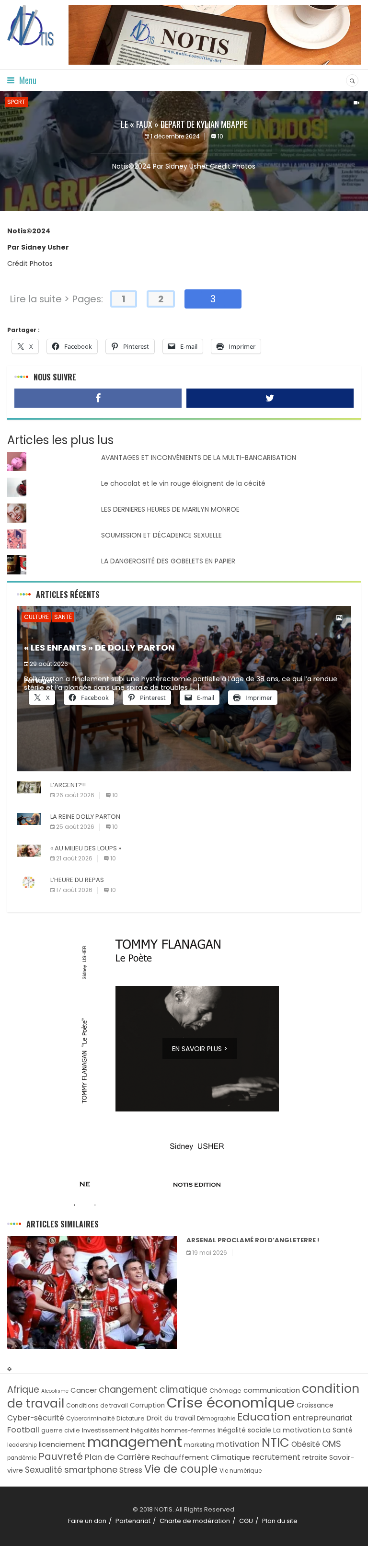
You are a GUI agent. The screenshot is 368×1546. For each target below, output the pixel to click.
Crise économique (231, 1402)
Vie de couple (181, 1469)
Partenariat (132, 1520)
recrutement (276, 1457)
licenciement (62, 1444)
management (134, 1442)
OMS (331, 1444)
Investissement (105, 1430)
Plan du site (280, 1520)
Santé (63, 617)
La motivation (297, 1430)
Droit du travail (171, 1418)
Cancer (83, 1390)
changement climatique (153, 1389)
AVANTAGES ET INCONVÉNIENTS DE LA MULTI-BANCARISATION (198, 457)
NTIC (275, 1442)
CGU (246, 1520)
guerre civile (60, 1430)
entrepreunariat (323, 1418)
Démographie (216, 1418)
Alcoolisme (55, 1391)
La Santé (338, 1430)
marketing (199, 1445)
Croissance (315, 1405)
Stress (130, 1470)
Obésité (305, 1444)
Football (23, 1429)
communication (271, 1390)
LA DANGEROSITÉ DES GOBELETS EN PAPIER (168, 561)
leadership (22, 1445)
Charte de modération (195, 1520)
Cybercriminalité (90, 1418)
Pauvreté (60, 1456)
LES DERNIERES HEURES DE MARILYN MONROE (170, 509)
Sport (16, 102)
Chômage (225, 1390)
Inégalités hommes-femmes (173, 1430)
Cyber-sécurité (35, 1418)
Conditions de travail (97, 1405)
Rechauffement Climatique (201, 1457)
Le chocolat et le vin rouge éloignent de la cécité (183, 483)
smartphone (90, 1470)
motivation (238, 1444)
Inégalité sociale (244, 1430)
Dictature (130, 1418)
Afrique (23, 1389)
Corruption (147, 1405)
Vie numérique (240, 1470)
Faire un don (87, 1520)
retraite (314, 1457)
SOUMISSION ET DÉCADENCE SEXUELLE (161, 535)
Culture (36, 617)
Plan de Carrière (117, 1457)
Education (264, 1416)
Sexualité (43, 1470)
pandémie (21, 1458)
